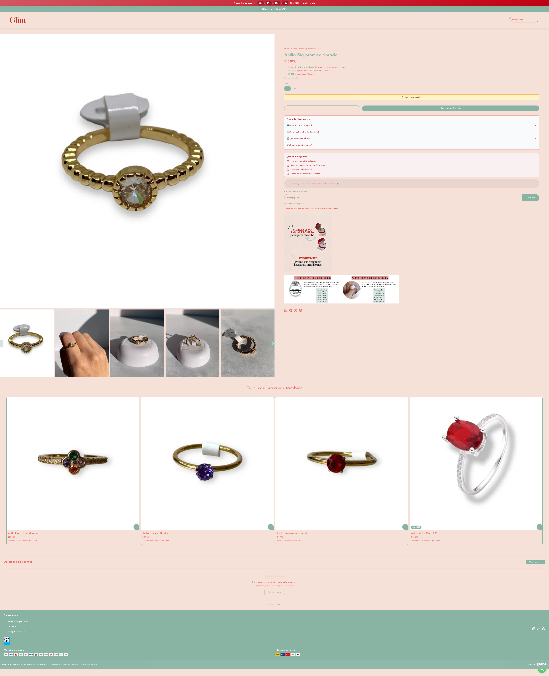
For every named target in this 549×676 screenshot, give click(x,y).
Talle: (287, 83)
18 (295, 88)
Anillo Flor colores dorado (23, 533)
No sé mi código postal (294, 204)
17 (287, 88)
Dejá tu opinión (536, 562)
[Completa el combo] (308, 271)
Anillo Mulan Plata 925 (424, 533)
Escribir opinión (274, 592)
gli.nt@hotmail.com (16, 632)
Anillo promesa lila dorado (157, 533)
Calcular (531, 198)
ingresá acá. (75, 664)
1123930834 (13, 627)
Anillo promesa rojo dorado (292, 533)
